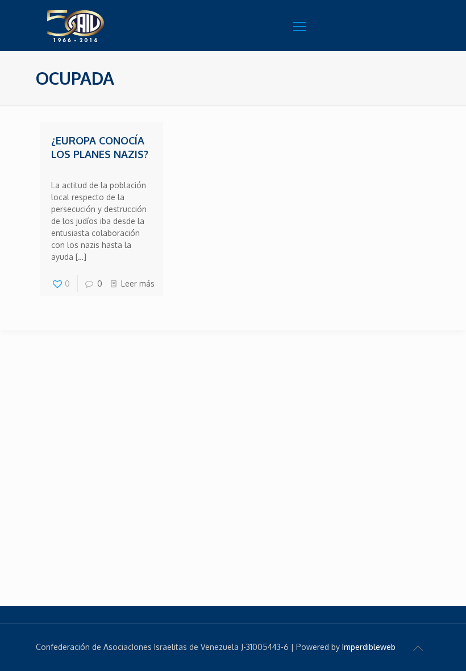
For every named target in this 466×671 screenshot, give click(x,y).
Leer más (138, 283)
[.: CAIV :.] (104, 25)
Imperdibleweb (369, 647)
